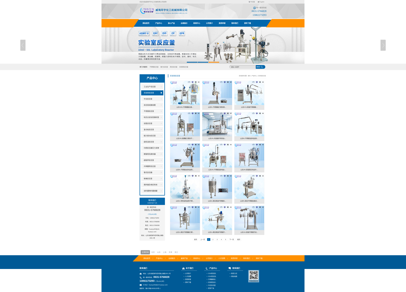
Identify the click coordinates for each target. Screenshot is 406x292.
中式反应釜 (212, 285)
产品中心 (158, 23)
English (261, 2)
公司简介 (209, 23)
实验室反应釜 (183, 67)
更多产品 (211, 288)
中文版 (252, 2)
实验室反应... (212, 282)
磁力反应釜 (164, 67)
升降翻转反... (212, 279)
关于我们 (189, 268)
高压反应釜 (173, 67)
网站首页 (146, 23)
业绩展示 (184, 23)
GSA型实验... (212, 273)
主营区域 (145, 252)
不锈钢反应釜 (154, 67)
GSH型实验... (212, 276)
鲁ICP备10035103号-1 (152, 288)
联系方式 (234, 273)
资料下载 (247, 23)
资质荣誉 (222, 23)
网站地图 (234, 276)
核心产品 (171, 23)
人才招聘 (221, 258)
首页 (249, 76)
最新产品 (184, 258)
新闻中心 (196, 23)
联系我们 (234, 23)
